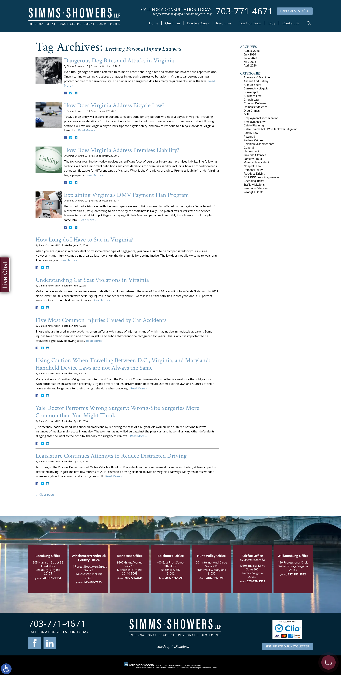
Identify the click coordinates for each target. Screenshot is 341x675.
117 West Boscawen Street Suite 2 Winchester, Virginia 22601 (89, 572)
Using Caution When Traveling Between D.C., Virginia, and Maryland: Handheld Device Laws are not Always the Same (123, 364)
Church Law (251, 99)
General (249, 147)
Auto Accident (252, 84)
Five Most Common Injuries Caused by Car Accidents (101, 320)
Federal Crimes (253, 140)
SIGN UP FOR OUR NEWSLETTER (287, 646)
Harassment (251, 151)
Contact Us (291, 23)
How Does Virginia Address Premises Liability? (121, 150)
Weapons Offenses (256, 188)
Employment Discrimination (261, 118)
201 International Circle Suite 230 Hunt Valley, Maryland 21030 (211, 567)
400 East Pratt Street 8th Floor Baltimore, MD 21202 (170, 567)
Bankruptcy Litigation (257, 88)
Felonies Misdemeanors (259, 143)
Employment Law (255, 121)
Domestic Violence (255, 106)
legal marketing (183, 668)
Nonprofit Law (252, 166)
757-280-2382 (297, 574)
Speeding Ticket (254, 180)
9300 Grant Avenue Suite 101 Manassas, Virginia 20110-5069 (129, 567)
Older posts (45, 494)
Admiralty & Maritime (257, 77)
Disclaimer (182, 646)
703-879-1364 (52, 578)
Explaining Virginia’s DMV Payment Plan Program (126, 195)
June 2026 (250, 58)
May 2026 (250, 61)
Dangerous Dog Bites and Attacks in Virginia (119, 61)
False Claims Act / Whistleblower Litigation (270, 129)
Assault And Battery (256, 81)
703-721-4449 (133, 578)
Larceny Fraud (253, 158)
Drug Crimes (252, 110)
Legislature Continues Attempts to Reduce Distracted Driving (111, 456)
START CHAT (312, 640)
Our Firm (172, 23)
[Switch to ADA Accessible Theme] (6, 668)
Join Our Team (250, 23)
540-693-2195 (92, 582)
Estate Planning (254, 125)
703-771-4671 (244, 11)
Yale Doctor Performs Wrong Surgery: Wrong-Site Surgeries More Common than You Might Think (117, 411)
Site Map (163, 646)
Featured (249, 136)
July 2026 (250, 54)
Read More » (86, 130)
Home (153, 23)
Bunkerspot (251, 92)
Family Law (251, 132)
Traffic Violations (254, 184)
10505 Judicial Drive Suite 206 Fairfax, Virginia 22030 (252, 571)
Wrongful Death (253, 192)
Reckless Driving (254, 173)
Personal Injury (253, 169)
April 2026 (250, 65)
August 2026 (252, 50)
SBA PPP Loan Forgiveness (261, 177)
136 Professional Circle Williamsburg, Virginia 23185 (293, 566)
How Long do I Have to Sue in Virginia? (84, 240)
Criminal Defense (255, 103)
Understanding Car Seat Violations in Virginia (92, 280)
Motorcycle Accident (256, 162)
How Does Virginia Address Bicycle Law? (114, 105)
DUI (246, 114)
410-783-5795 (174, 578)
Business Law (252, 95)
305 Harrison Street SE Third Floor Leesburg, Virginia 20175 (48, 567)
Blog (271, 23)
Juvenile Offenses (255, 155)
